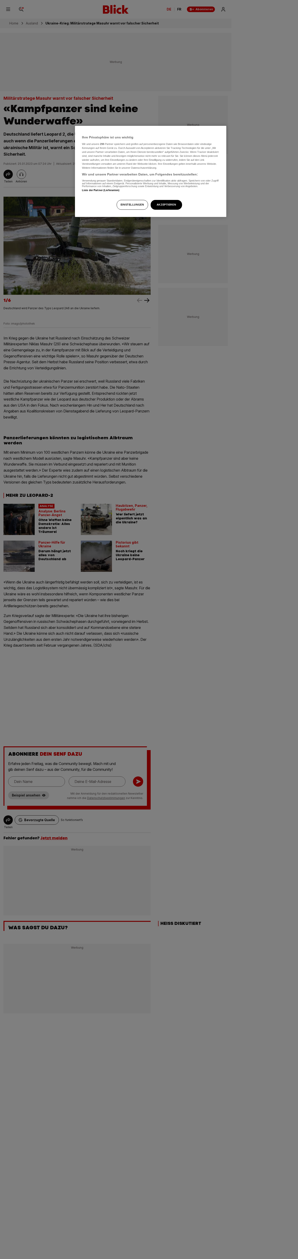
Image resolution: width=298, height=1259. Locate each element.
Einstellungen (132, 204)
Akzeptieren (166, 204)
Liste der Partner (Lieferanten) (101, 190)
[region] (150, 171)
